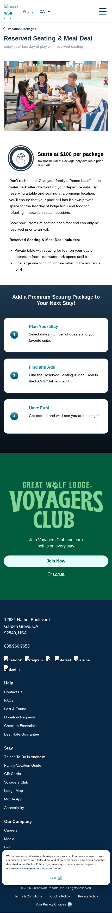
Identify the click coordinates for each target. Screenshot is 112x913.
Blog (7, 847)
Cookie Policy (35, 864)
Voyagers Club (16, 782)
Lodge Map (13, 790)
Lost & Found (15, 709)
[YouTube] (82, 659)
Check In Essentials (20, 726)
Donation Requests (20, 717)
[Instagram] (34, 659)
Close (53, 877)
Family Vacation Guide (22, 765)
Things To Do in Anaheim (24, 757)
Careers (10, 830)
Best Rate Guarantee (21, 734)
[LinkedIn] (12, 668)
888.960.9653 (17, 646)
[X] (49, 659)
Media (9, 839)
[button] (103, 11)
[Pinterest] (63, 659)
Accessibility (14, 808)
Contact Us (13, 692)
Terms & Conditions (23, 868)
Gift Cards (12, 774)
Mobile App (13, 799)
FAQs (8, 700)
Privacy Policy (51, 868)
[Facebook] (13, 659)
